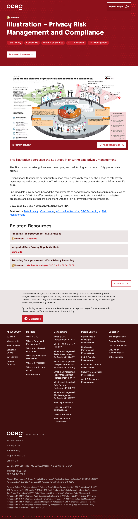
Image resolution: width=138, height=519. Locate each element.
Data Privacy (15, 42)
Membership (13, 341)
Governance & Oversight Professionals (88, 339)
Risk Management (98, 42)
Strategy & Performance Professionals (87, 350)
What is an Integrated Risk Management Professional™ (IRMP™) (64, 395)
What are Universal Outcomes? (35, 350)
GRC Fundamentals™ (119, 345)
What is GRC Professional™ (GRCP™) (65, 338)
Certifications (60, 332)
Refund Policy (13, 450)
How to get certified (63, 402)
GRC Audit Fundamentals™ (116, 351)
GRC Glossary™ (33, 374)
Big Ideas (30, 332)
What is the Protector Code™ (36, 369)
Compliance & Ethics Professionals (91, 366)
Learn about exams (63, 414)
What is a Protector (35, 363)
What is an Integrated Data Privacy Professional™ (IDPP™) (64, 385)
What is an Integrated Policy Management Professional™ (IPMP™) (64, 375)
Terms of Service (47, 311)
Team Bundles (13, 345)
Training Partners (117, 336)
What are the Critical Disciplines (36, 357)
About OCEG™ (14, 332)
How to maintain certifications (62, 420)
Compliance (32, 42)
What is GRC (32, 336)
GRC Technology (76, 42)
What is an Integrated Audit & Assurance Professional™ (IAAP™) (64, 354)
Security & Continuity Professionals (91, 373)
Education (114, 332)
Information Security (53, 42)
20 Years (11, 336)
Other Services (116, 357)
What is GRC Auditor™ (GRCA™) (64, 345)
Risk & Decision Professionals (88, 358)
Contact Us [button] (12, 460)
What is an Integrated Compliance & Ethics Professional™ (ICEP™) (64, 364)
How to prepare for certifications (63, 408)
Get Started (12, 357)
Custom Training (117, 341)
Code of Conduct (11, 363)
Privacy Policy (67, 311)
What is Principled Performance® (35, 342)
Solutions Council (11, 351)
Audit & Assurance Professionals (90, 380)
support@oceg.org (16, 455)
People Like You (89, 332)
